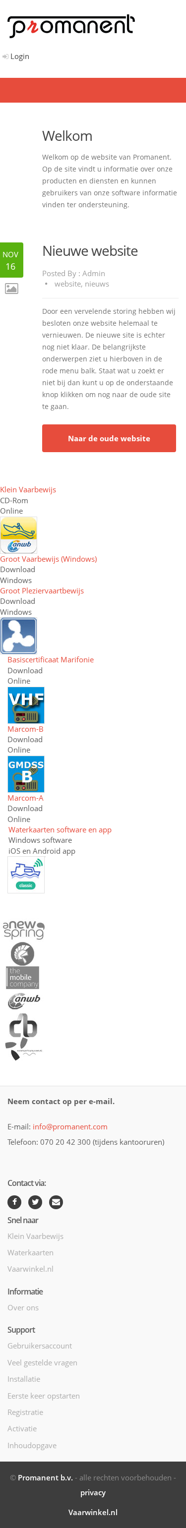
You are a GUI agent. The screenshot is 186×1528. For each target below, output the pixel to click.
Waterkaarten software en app (60, 829)
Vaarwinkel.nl (30, 1269)
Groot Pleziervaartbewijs (42, 590)
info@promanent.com (70, 1126)
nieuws (97, 284)
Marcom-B (25, 729)
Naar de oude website (109, 438)
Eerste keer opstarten (43, 1396)
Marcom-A (25, 798)
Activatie (22, 1428)
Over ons (23, 1307)
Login (18, 56)
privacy (93, 1492)
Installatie (23, 1379)
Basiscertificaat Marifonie (50, 659)
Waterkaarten (30, 1252)
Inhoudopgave (32, 1445)
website (68, 284)
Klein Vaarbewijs (28, 489)
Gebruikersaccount (39, 1346)
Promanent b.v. (45, 1477)
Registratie (25, 1412)
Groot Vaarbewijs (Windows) (48, 559)
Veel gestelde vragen (42, 1362)
